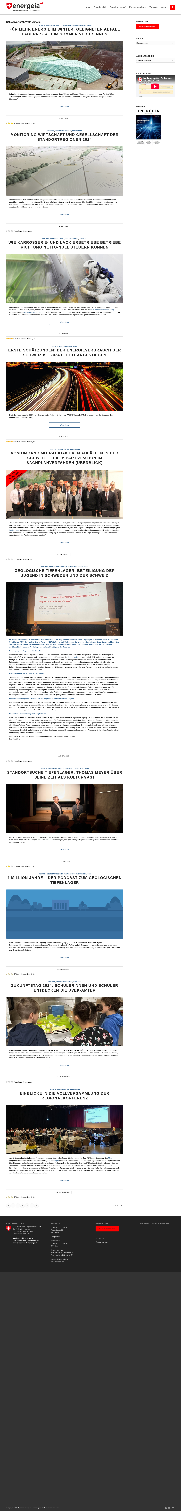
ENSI (110, 1158)
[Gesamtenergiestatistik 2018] (64, 386)
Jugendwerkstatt (74, 657)
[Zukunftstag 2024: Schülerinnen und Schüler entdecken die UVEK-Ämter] (64, 1021)
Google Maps (55, 1237)
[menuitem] (87, 7)
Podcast (76, 874)
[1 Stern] (7, 123)
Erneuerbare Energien (73, 25)
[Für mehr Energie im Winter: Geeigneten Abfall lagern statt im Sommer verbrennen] (64, 65)
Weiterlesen (64, 107)
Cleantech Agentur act (32, 312)
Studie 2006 (14, 530)
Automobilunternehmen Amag (102, 310)
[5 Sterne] (13, 123)
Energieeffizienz (57, 239)
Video (87, 768)
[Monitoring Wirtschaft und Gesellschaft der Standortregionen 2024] (64, 171)
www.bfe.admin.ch (57, 1262)
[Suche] (172, 7)
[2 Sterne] (8, 123)
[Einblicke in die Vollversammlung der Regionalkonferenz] (64, 1129)
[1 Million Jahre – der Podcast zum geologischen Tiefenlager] (64, 914)
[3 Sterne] (10, 123)
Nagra (56, 1161)
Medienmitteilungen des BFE (154, 1224)
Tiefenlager (77, 131)
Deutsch (41, 25)
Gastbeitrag (71, 567)
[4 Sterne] (11, 123)
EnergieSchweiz (71, 239)
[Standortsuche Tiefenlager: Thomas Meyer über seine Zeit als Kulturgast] (64, 808)
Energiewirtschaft (54, 25)
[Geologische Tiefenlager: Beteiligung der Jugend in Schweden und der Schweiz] (64, 609)
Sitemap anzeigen (102, 1242)
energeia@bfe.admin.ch (59, 1259)
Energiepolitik (63, 449)
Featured (87, 25)
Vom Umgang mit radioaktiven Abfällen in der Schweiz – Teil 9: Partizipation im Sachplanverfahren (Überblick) (64, 458)
